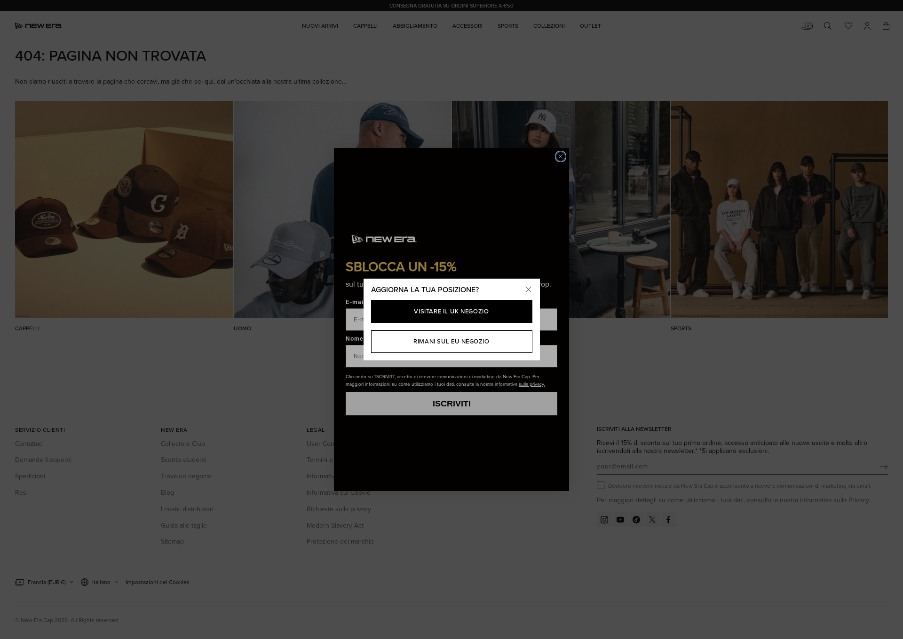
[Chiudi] (528, 290)
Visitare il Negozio (451, 311)
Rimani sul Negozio (451, 341)
